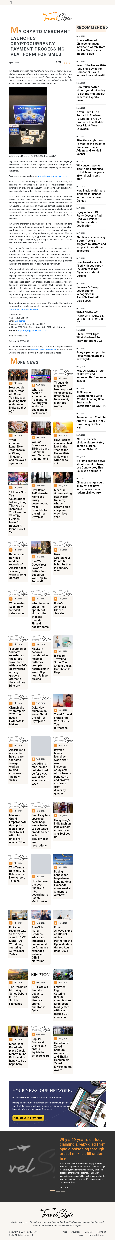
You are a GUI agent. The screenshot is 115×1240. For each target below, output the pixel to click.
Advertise (76, 1232)
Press (64, 1232)
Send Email (20, 321)
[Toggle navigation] (11, 2)
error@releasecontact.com (44, 349)
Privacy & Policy (96, 1235)
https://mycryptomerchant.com (52, 176)
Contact (89, 1232)
